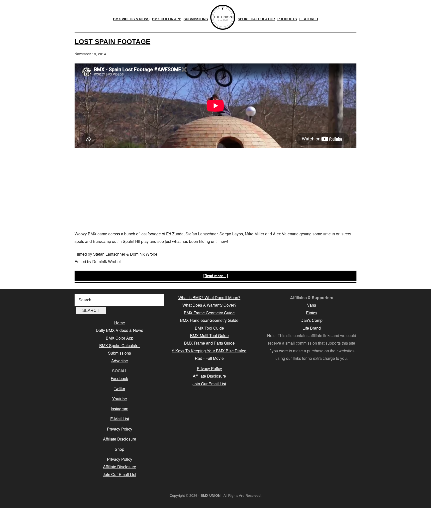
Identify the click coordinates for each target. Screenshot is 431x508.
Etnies (311, 313)
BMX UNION (210, 496)
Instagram (119, 409)
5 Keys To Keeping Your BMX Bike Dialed (209, 351)
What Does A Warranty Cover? (209, 305)
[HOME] (222, 17)
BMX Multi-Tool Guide (209, 335)
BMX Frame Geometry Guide (209, 313)
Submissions (119, 353)
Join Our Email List (119, 474)
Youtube (119, 399)
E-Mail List (119, 419)
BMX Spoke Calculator (119, 345)
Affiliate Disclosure (119, 439)
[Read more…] (215, 275)
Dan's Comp (312, 320)
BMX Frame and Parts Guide (209, 343)
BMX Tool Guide (209, 328)
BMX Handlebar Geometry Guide (209, 320)
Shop (119, 449)
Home (119, 323)
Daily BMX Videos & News (119, 330)
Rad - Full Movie (209, 358)
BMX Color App (119, 338)
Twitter (119, 388)
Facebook (119, 378)
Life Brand (312, 328)
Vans (311, 305)
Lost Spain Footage (112, 41)
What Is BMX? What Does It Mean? (209, 297)
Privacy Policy (119, 429)
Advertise (119, 361)
